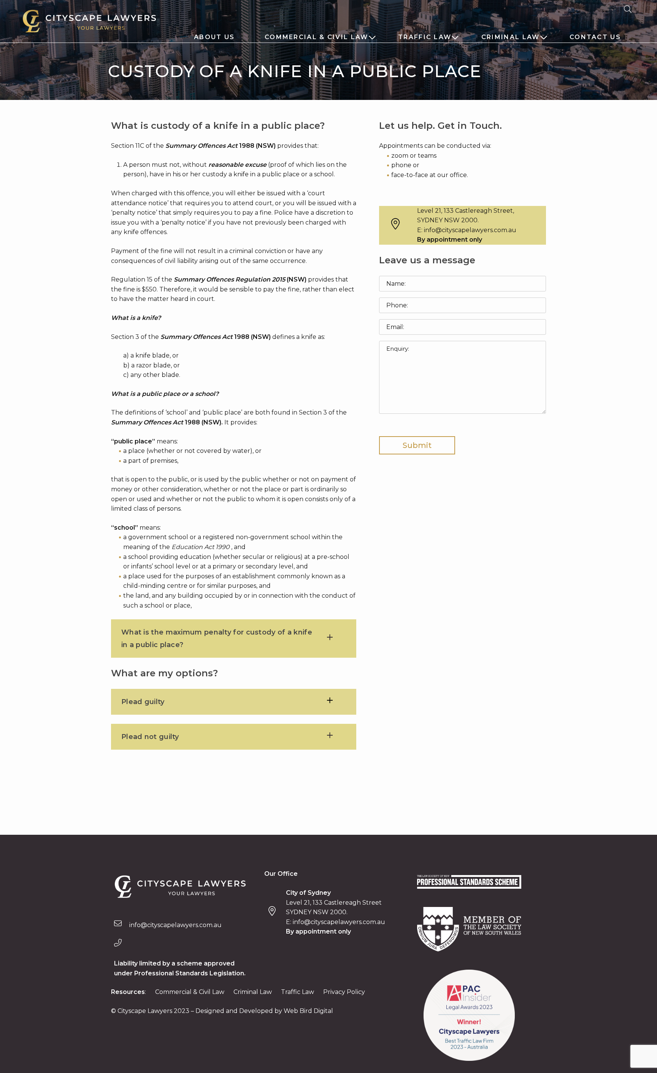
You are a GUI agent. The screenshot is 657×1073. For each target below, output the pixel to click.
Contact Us (595, 37)
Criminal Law (510, 37)
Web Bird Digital (308, 1010)
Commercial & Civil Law (316, 37)
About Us (214, 37)
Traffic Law (424, 37)
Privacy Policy (344, 991)
